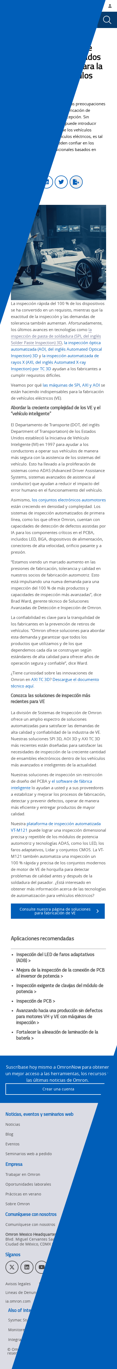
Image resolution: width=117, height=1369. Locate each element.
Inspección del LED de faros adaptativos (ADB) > (55, 957)
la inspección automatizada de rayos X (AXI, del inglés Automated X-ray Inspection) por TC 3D (55, 362)
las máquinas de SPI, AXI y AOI (71, 385)
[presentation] (10, 20)
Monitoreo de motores (28, 1329)
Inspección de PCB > (35, 1000)
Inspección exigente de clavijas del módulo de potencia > (59, 988)
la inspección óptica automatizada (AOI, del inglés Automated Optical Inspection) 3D (56, 349)
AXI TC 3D (40, 679)
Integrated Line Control (29, 1339)
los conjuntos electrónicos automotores (69, 499)
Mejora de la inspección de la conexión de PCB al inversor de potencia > (60, 972)
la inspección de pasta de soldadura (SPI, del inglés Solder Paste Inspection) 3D (56, 336)
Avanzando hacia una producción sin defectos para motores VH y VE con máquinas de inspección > (59, 1016)
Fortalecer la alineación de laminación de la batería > (57, 1034)
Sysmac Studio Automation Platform (40, 1319)
